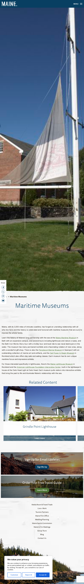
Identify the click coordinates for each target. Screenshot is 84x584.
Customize (14, 575)
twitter (3, 291)
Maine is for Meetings (42, 527)
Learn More (42, 490)
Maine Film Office (42, 515)
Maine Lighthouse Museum (61, 364)
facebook (3, 287)
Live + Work (42, 508)
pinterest (3, 296)
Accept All (42, 575)
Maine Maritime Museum (66, 338)
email (3, 300)
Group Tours (42, 530)
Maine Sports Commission (42, 523)
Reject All (28, 575)
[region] (28, 568)
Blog (42, 534)
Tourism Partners (42, 512)
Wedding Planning (42, 519)
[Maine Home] (9, 4)
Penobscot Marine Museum (50, 350)
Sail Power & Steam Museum (62, 353)
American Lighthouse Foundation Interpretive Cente (38, 367)
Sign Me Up (42, 466)
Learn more (40, 438)
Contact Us (42, 538)
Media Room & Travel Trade (42, 504)
